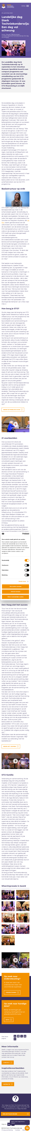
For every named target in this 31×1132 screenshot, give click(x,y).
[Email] (25, 1036)
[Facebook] (18, 1036)
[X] (21, 1036)
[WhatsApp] (15, 1039)
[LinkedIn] (15, 1036)
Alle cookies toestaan (15, 586)
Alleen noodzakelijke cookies (15, 596)
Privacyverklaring (7, 1130)
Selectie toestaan (15, 591)
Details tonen (22, 581)
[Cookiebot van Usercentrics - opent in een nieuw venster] (22, 534)
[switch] (27, 565)
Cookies (17, 1130)
